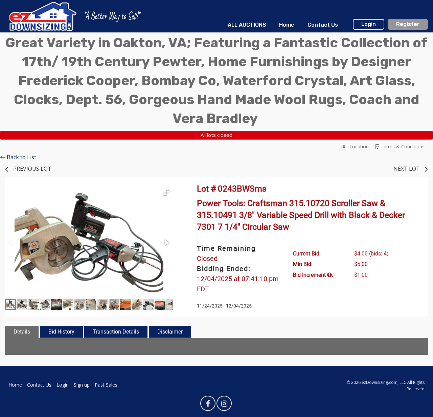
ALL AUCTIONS (247, 25)
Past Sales (106, 385)
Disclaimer (170, 331)
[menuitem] (247, 25)
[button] (166, 193)
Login (368, 24)
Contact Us (322, 25)
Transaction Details (116, 331)
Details (22, 331)
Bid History (61, 331)
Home (286, 25)
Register (407, 24)
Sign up (82, 385)
